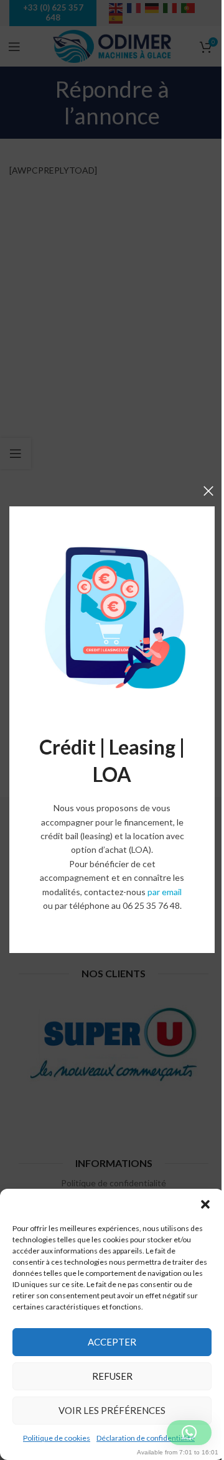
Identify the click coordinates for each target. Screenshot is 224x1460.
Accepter (112, 1341)
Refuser (112, 1376)
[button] (205, 1204)
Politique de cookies (56, 1438)
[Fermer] (208, 490)
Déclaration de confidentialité (145, 1438)
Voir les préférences (112, 1410)
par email (164, 891)
